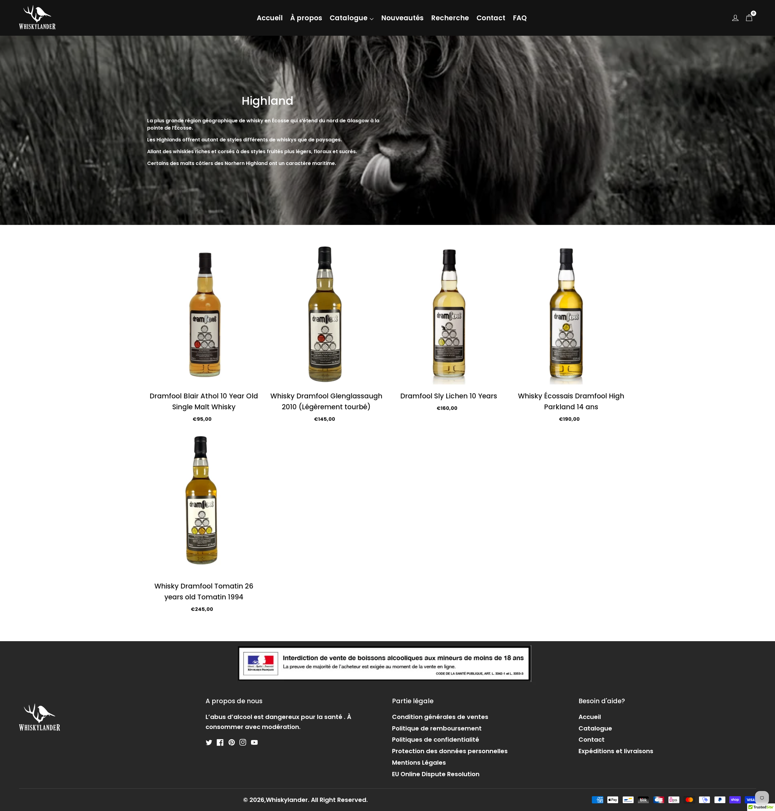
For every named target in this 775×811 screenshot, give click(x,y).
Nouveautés (402, 18)
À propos (306, 18)
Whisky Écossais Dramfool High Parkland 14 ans (571, 401)
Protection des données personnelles (450, 751)
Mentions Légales (419, 762)
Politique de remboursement (437, 728)
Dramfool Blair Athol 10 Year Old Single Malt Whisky (204, 401)
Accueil (270, 18)
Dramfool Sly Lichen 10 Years (448, 396)
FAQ (520, 18)
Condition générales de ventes (440, 717)
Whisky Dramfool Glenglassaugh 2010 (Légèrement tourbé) (326, 401)
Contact (491, 18)
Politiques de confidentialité (435, 739)
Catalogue (349, 18)
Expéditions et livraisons (616, 751)
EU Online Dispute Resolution (436, 774)
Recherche (450, 18)
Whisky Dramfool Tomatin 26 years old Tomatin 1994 (203, 591)
